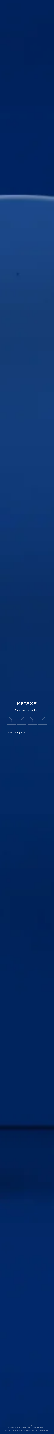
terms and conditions (26, 1427)
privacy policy (41, 1427)
